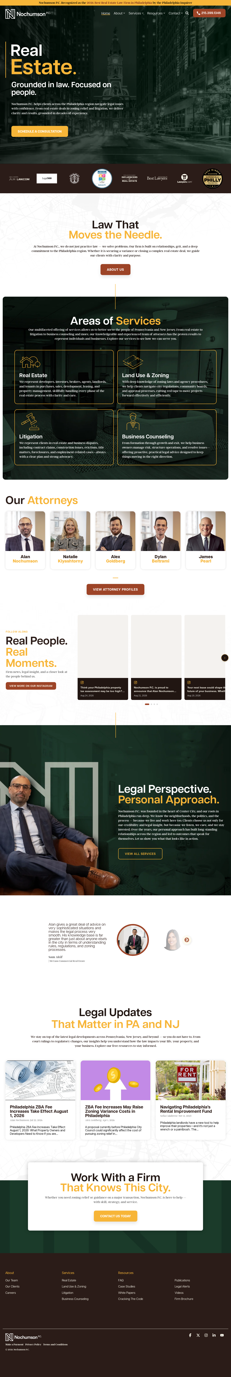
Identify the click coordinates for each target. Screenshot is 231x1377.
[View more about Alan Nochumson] (25, 531)
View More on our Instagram (31, 686)
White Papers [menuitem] (126, 1292)
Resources (155, 13)
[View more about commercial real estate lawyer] (160, 531)
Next (186, 940)
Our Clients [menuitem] (12, 1286)
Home (105, 13)
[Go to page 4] (157, 704)
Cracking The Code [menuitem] (130, 1298)
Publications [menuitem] (182, 1280)
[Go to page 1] (147, 704)
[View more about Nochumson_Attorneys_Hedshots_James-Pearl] (206, 531)
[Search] (187, 13)
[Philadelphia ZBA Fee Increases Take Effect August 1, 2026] (40, 1080)
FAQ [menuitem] (120, 1280)
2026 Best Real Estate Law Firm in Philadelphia (119, 3)
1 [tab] (114, 579)
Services (135, 13)
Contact (174, 13)
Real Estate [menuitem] (69, 1280)
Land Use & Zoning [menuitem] (74, 1286)
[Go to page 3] (154, 704)
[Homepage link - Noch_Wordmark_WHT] (23, 1339)
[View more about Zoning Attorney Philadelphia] (70, 531)
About (118, 13)
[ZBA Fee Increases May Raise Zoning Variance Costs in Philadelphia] (116, 1080)
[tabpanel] (25, 540)
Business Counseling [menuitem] (75, 1298)
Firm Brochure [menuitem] (184, 1298)
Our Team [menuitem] (11, 1280)
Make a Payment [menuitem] (14, 1344)
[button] (191, 1335)
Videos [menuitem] (179, 1292)
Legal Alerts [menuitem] (182, 1286)
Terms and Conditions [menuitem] (55, 1344)
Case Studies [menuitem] (126, 1286)
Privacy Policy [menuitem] (33, 1344)
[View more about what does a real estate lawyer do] (115, 531)
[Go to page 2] (151, 704)
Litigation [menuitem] (67, 1292)
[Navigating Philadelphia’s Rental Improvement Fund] (191, 1080)
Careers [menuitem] (10, 1292)
